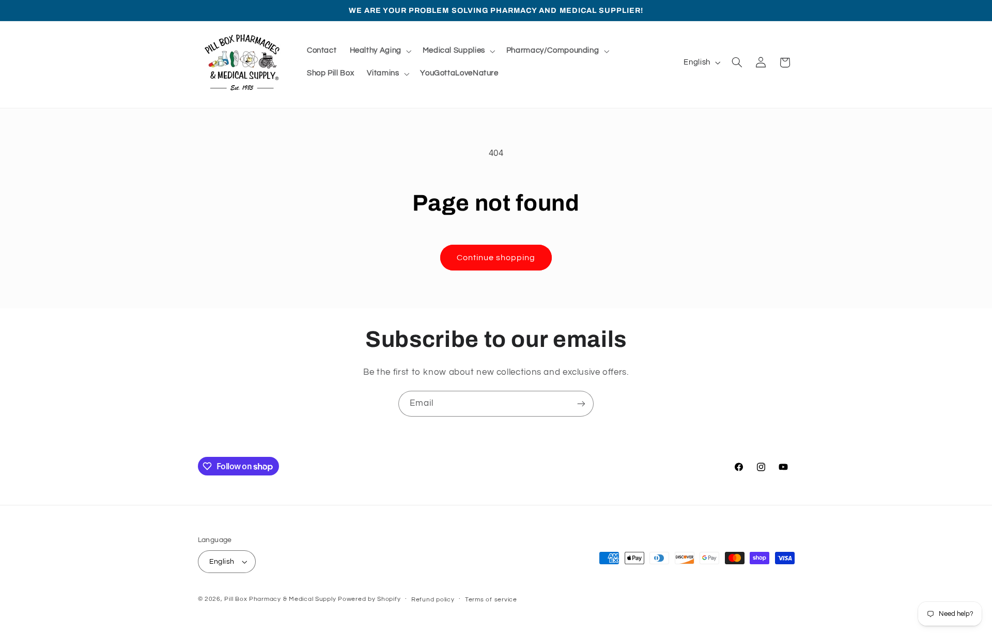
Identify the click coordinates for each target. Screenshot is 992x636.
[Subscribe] (581, 403)
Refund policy (433, 599)
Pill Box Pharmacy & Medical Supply (280, 599)
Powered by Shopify (369, 599)
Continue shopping (496, 257)
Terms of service (491, 599)
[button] (379, 51)
